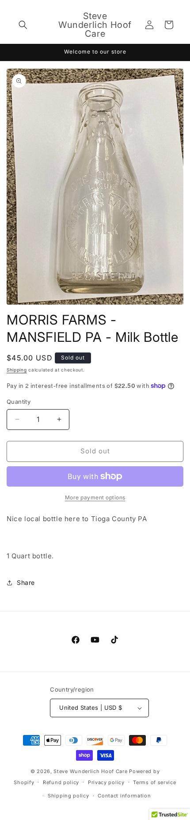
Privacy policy (106, 782)
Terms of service (154, 782)
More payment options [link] (95, 497)
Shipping (17, 369)
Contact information (124, 796)
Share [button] (26, 582)
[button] (23, 25)
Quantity (18, 401)
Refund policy (61, 782)
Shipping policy (68, 796)
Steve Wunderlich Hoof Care (90, 771)
